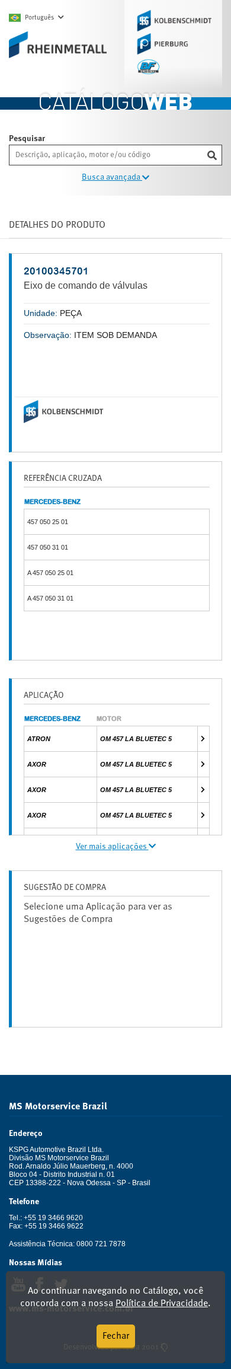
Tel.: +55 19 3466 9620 (46, 1218)
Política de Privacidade (162, 1304)
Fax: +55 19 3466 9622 (46, 1226)
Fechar (115, 1336)
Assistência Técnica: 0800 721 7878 (67, 1244)
